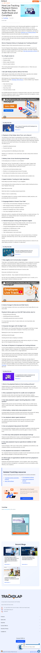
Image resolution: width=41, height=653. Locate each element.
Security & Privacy (4, 628)
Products (3, 616)
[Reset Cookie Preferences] (2, 651)
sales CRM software (9, 481)
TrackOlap (5, 18)
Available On (3, 631)
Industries (3, 622)
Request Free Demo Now (27, 498)
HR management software (28, 477)
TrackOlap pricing (26, 482)
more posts (6, 509)
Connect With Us (4, 625)
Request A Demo (20, 641)
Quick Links (3, 619)
